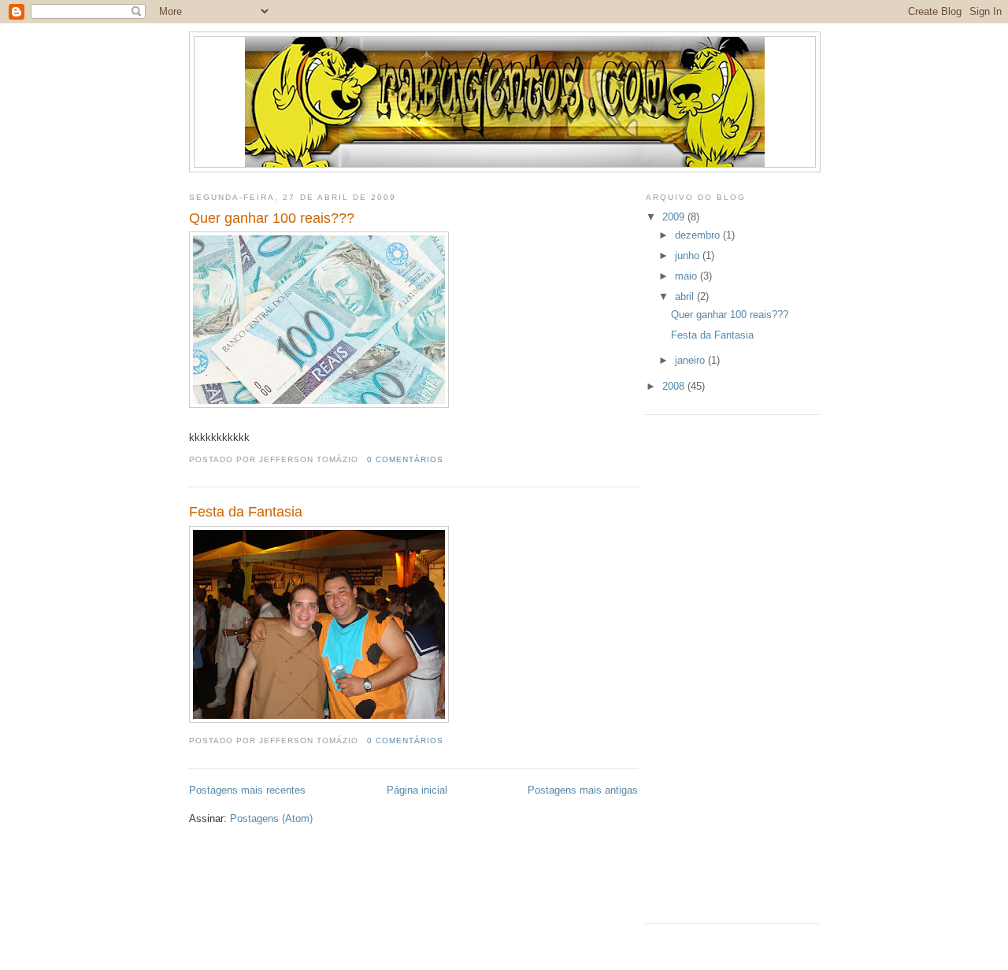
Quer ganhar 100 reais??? (271, 218)
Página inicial (417, 790)
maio (687, 276)
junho (688, 255)
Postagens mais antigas (583, 790)
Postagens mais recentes (247, 790)
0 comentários (405, 459)
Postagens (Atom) (271, 818)
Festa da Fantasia (245, 512)
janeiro (691, 360)
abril (686, 296)
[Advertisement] (709, 667)
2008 (674, 386)
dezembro (699, 235)
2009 (674, 217)
